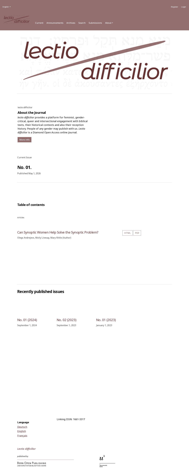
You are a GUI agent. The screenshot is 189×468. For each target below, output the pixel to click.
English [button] (6, 6)
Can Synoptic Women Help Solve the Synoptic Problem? (57, 232)
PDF (137, 232)
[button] (109, 23)
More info (24, 139)
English (21, 431)
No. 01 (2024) (27, 319)
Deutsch (22, 427)
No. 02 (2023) (66, 319)
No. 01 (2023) (106, 319)
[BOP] (31, 464)
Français (22, 435)
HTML (127, 232)
